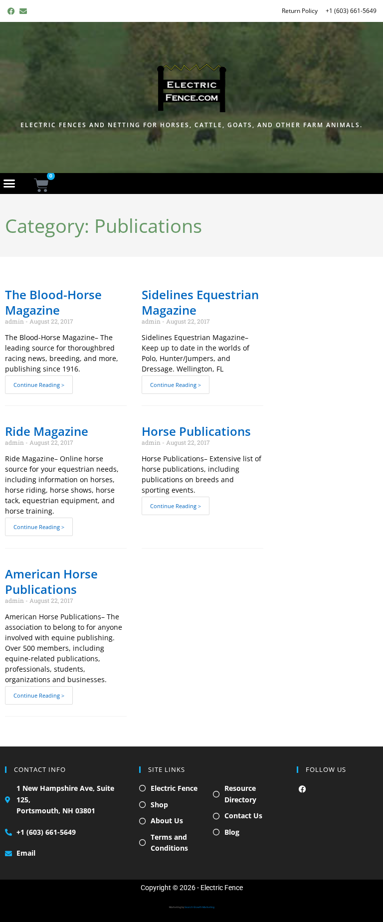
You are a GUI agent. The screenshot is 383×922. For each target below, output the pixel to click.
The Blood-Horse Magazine (53, 302)
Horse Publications (196, 431)
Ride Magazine (46, 431)
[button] (9, 183)
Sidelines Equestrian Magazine (200, 302)
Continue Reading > (38, 384)
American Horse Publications (51, 581)
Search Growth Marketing (199, 907)
